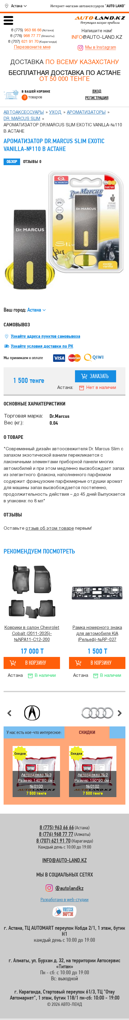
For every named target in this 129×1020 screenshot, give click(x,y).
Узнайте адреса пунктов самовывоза (45, 336)
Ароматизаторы (86, 113)
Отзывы (32, 161)
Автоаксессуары (24, 113)
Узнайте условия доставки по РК (42, 346)
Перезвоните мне (32, 47)
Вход (96, 91)
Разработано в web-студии (64, 901)
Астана (16, 5)
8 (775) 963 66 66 (57, 827)
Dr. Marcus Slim (22, 119)
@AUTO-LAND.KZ (96, 37)
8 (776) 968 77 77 (56, 834)
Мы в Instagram (100, 48)
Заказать (99, 376)
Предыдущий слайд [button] (9, 713)
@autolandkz (69, 888)
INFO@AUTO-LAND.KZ (64, 860)
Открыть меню (8, 20)
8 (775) (26, 30)
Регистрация (96, 97)
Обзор (12, 161)
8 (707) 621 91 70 (53, 840)
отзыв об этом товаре (50, 529)
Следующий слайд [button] (119, 713)
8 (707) (23, 42)
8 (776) (25, 36)
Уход (55, 113)
